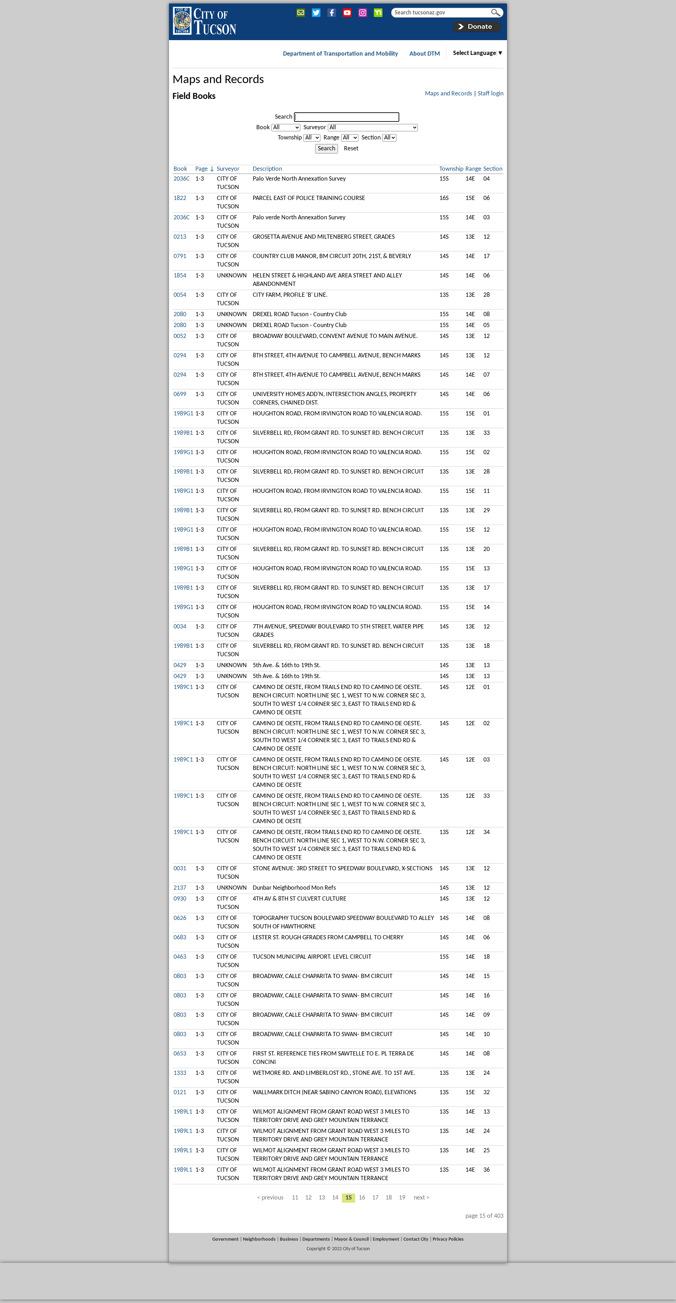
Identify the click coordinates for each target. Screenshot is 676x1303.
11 (295, 1198)
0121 (180, 1093)
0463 (180, 957)
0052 (180, 336)
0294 (180, 356)
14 (335, 1198)
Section (371, 138)
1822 (180, 198)
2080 (180, 315)
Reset (351, 149)
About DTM (424, 54)
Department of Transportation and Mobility (340, 54)
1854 (180, 276)
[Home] (204, 19)
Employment (386, 1239)
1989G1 (183, 414)
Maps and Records (218, 80)
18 (389, 1198)
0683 (180, 938)
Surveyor (314, 128)
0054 (180, 295)
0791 (180, 256)
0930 (180, 899)
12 (308, 1198)
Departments (316, 1239)
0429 (180, 666)
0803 (180, 976)
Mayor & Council (351, 1239)
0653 (180, 1054)
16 (362, 1198)
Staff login (490, 94)
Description (267, 169)
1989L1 (183, 1112)
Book (263, 128)
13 (322, 1198)
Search (283, 117)
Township (290, 138)
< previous (270, 1198)
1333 (180, 1073)
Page (201, 169)
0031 (180, 869)
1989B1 (183, 433)
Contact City (415, 1239)
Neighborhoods (259, 1239)
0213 (180, 237)
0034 (180, 627)
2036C (182, 179)
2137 (180, 888)
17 (375, 1198)
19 (402, 1198)
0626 (180, 918)
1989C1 (183, 687)
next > (422, 1198)
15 (348, 1198)
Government (225, 1239)
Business (289, 1239)
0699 (180, 394)
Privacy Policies (448, 1239)
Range (331, 138)
